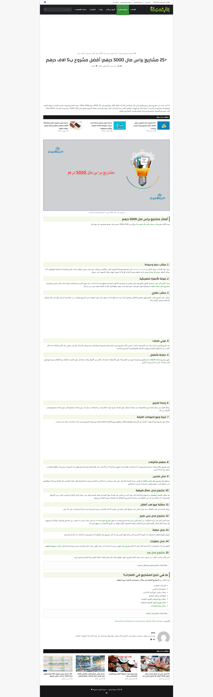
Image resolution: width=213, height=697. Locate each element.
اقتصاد (134, 9)
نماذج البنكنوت (137, 2)
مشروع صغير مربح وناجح (148, 105)
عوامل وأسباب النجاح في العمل (130, 111)
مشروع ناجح (106, 520)
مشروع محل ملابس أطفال (152, 481)
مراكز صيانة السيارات (158, 606)
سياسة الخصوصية (125, 2)
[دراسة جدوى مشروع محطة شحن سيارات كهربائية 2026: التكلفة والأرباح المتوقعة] (120, 125)
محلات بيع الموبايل (159, 599)
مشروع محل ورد (156, 552)
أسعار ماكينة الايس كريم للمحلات (147, 523)
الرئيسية (131, 53)
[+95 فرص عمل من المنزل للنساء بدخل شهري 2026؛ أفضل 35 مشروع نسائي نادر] (155, 663)
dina (118, 66)
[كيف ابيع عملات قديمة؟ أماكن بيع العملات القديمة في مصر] (122, 663)
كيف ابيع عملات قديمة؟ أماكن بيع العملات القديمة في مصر (123, 675)
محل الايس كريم (136, 520)
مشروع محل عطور (123, 546)
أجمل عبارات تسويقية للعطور (55, 546)
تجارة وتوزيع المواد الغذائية (156, 602)
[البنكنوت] (160, 9)
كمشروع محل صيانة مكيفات (160, 286)
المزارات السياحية (139, 269)
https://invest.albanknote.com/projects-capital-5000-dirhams (139, 621)
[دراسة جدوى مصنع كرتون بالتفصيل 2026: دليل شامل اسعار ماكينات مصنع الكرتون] (90, 663)
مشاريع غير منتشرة (152, 613)
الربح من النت (110, 9)
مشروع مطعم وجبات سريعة (157, 467)
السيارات (92, 9)
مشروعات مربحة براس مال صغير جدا (149, 224)
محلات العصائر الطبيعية (159, 495)
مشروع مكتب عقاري (154, 298)
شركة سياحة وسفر (151, 272)
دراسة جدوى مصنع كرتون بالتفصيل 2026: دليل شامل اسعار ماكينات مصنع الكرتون (91, 675)
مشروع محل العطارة (103, 535)
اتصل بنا (115, 2)
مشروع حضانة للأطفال (158, 360)
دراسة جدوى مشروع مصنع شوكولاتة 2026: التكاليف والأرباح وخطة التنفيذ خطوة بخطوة (55, 125)
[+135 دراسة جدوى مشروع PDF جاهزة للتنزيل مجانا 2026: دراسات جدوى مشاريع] (57, 663)
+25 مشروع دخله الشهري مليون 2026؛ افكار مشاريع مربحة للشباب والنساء (144, 125)
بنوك (101, 9)
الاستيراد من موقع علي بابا (99, 523)
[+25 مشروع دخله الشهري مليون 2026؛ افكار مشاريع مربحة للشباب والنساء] (163, 125)
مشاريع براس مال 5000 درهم (100, 105)
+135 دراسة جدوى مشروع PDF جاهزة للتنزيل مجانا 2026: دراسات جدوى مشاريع (58, 675)
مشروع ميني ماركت (116, 345)
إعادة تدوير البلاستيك (146, 407)
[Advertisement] (106, 33)
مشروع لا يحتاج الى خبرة (97, 345)
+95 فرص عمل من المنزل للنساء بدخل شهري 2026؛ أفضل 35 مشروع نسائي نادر (156, 675)
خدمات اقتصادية (81, 9)
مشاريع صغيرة (122, 9)
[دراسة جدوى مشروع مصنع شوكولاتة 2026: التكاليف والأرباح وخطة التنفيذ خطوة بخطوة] (76, 125)
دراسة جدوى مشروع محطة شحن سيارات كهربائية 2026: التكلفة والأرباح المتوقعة (101, 125)
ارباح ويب (147, 2)
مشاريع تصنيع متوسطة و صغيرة (148, 565)
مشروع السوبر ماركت (159, 345)
